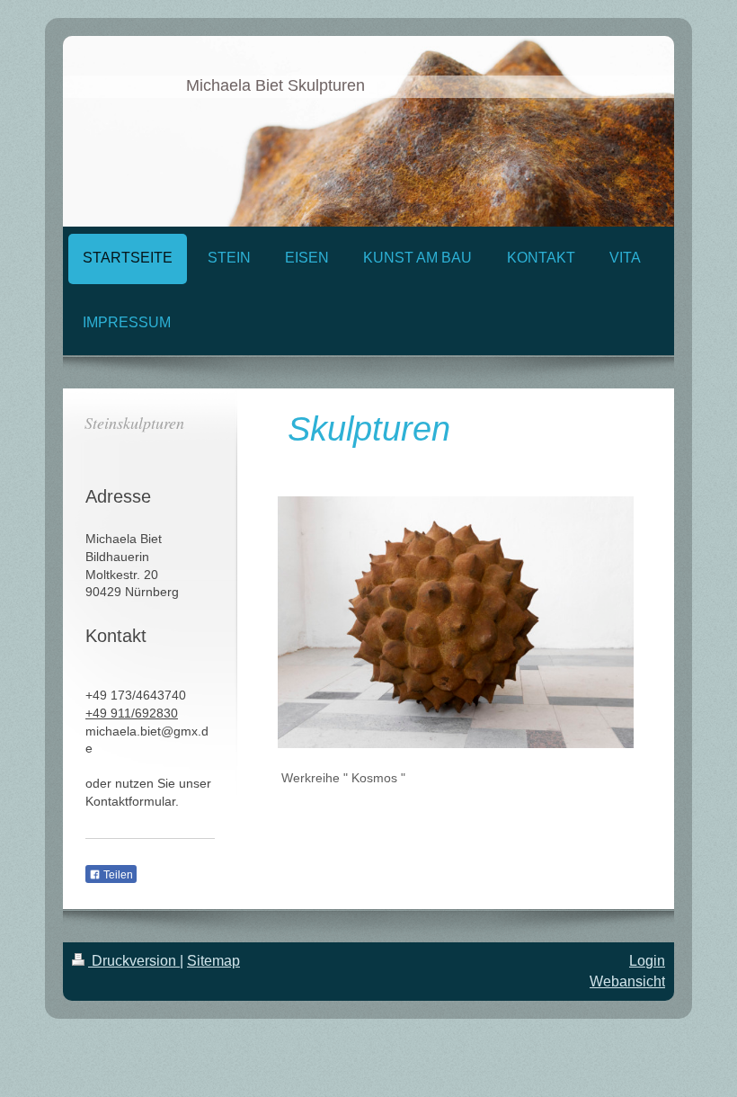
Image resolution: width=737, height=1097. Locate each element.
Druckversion (134, 960)
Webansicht (627, 981)
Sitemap (213, 960)
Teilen (117, 875)
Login (647, 960)
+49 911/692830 (131, 713)
